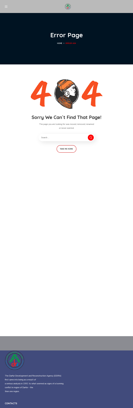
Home (59, 43)
